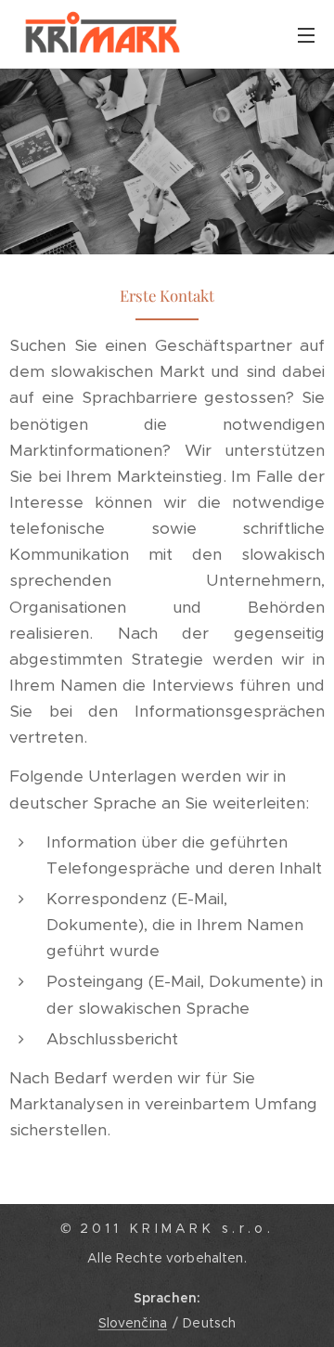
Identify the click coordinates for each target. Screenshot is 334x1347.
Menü (306, 34)
